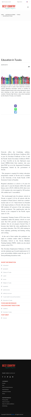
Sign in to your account (6, 1)
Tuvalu (18, 14)
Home (2, 14)
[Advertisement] (15, 37)
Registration (19, 1)
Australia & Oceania (10, 14)
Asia (3, 385)
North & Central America (7, 387)
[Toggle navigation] (28, 7)
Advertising (4, 406)
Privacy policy (5, 399)
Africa (3, 393)
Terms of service (5, 401)
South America (5, 389)
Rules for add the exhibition (8, 403)
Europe (3, 383)
